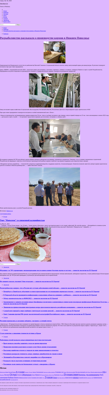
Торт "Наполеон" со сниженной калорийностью (22, 220)
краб (92, 377)
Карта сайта (6, 21)
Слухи (29, 377)
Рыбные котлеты (23, 377)
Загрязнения (39, 372)
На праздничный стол (82, 372)
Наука (89, 372)
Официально (27, 375)
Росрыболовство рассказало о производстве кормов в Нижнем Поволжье (44, 37)
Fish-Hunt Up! (4, 3)
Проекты (61, 374)
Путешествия (71, 374)
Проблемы (57, 375)
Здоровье (58, 372)
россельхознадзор (14, 379)
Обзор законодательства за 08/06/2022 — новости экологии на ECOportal (30, 298)
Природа (38, 375)
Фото (4, 15)
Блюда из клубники (4, 372)
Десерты (30, 372)
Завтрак (34, 372)
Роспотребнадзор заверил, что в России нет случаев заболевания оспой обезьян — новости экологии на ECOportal (42, 288)
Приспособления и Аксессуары (47, 374)
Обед (104, 372)
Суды (43, 377)
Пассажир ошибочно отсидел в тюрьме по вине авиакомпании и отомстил (30, 350)
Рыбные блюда (13, 377)
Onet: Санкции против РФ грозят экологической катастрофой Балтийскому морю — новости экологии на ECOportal (47, 314)
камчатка (89, 377)
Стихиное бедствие (36, 377)
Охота (5, 11)
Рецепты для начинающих (88, 375)
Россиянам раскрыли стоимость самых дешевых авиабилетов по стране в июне (32, 354)
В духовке (20, 372)
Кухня (5, 17)
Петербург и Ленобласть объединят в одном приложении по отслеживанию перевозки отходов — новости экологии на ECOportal (51, 291)
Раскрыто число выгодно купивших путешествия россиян (24, 361)
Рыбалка (5, 12)
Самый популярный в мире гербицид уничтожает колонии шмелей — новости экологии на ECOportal (41, 311)
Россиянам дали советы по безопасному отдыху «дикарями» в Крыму (29, 364)
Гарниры (26, 372)
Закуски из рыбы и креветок (49, 372)
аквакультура (69, 377)
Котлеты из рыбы (71, 372)
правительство (98, 377)
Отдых (13, 374)
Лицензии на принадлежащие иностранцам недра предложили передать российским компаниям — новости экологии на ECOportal (52, 307)
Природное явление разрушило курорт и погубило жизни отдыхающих (30, 347)
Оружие (5, 14)
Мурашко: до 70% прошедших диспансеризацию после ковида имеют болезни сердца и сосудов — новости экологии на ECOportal (48, 270)
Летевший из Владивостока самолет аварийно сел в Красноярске (27, 357)
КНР (62, 372)
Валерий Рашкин (12, 372)
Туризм (5, 18)
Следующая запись (5, 213)
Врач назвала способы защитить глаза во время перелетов (25, 343)
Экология (6, 20)
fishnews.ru (9, 211)
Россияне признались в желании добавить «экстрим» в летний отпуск (26, 321)
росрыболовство (5, 379)
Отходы (19, 375)
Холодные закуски (61, 377)
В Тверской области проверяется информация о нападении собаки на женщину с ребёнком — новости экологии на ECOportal (50, 295)
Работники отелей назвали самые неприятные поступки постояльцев (25, 340)
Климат (65, 372)
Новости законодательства (96, 372)
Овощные (2, 374)
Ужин (55, 377)
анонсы (76, 377)
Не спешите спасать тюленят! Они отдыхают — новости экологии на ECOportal (29, 281)
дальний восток (83, 377)
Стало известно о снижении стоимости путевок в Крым (20, 333)
